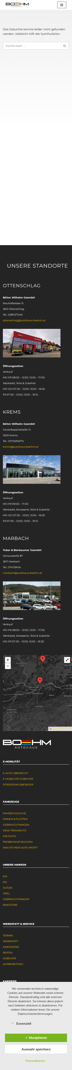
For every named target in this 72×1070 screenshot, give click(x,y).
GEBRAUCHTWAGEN (16, 824)
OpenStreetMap (61, 728)
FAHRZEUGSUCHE (14, 813)
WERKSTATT (10, 941)
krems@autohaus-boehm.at (20, 446)
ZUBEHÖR (9, 958)
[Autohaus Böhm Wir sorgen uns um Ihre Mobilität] (17, 5)
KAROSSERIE (11, 946)
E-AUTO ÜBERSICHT (15, 773)
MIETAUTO (9, 836)
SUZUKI (7, 887)
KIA (5, 876)
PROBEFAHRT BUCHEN (18, 841)
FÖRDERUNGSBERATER (18, 784)
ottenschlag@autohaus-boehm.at (24, 320)
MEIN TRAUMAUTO (14, 830)
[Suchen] (64, 46)
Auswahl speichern (36, 1049)
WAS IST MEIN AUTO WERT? (20, 847)
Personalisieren (35, 1060)
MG (5, 881)
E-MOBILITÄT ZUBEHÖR (18, 778)
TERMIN (8, 935)
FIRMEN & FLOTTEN (15, 818)
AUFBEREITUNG (13, 964)
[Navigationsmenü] (61, 5)
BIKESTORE (10, 904)
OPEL (6, 893)
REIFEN (7, 952)
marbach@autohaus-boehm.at (22, 572)
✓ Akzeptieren (36, 1037)
